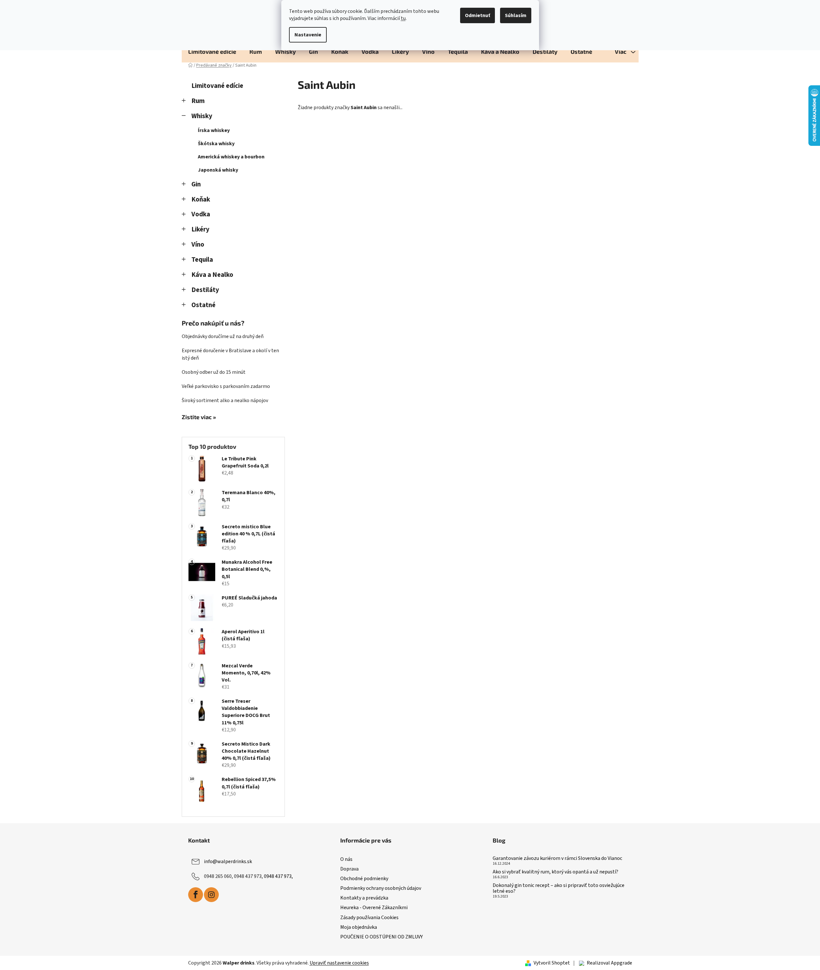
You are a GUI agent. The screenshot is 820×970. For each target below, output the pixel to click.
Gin (196, 184)
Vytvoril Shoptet (552, 962)
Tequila (202, 259)
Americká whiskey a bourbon (231, 156)
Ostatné (203, 305)
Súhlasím (515, 15)
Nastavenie (307, 34)
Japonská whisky (218, 170)
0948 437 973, (278, 876)
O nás (346, 859)
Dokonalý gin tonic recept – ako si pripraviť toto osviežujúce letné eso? (558, 888)
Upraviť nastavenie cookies (339, 962)
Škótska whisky (216, 143)
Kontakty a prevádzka (364, 897)
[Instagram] (211, 894)
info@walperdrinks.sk (228, 861)
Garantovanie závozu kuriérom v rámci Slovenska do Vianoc (557, 859)
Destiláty (205, 290)
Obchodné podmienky (364, 878)
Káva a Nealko (212, 274)
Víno (197, 244)
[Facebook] (195, 894)
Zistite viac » (199, 417)
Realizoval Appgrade (609, 962)
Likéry (200, 229)
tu (403, 18)
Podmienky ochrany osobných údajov (380, 888)
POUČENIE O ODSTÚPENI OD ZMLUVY (381, 936)
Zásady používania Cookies (369, 917)
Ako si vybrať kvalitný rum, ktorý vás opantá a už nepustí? (555, 872)
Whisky (201, 116)
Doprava (349, 868)
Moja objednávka (358, 927)
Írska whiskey (214, 130)
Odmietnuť (477, 15)
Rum (198, 101)
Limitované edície (217, 85)
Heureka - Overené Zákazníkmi (374, 907)
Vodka (200, 214)
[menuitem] (212, 51)
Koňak (200, 199)
